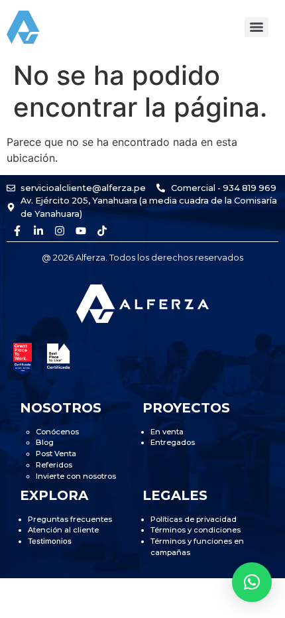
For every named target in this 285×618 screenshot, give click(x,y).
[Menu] (256, 27)
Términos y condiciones (195, 529)
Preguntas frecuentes (70, 519)
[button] (252, 582)
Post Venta (56, 453)
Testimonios (50, 541)
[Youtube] (80, 230)
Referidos (54, 464)
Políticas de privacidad (193, 519)
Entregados (172, 442)
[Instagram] (59, 230)
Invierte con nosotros (76, 476)
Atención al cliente (63, 529)
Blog (45, 442)
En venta (167, 431)
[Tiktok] (102, 230)
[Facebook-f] (17, 230)
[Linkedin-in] (38, 230)
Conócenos (57, 431)
